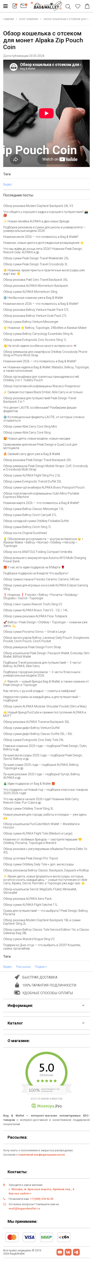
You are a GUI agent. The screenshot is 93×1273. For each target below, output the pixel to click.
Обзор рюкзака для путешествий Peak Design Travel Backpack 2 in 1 (39, 399)
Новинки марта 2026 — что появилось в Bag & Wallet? (41, 503)
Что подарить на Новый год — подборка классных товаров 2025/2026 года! (45, 791)
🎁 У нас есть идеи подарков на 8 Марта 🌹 (34, 567)
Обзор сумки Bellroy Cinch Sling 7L (27, 527)
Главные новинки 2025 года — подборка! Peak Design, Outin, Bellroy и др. (45, 747)
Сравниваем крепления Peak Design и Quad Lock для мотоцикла (40, 446)
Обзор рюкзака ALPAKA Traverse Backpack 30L (36, 722)
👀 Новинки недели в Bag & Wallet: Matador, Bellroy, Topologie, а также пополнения (46, 369)
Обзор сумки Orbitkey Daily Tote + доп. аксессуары (38, 864)
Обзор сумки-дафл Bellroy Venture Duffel (31, 728)
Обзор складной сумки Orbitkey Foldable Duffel (36, 521)
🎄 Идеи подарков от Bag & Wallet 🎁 (29, 783)
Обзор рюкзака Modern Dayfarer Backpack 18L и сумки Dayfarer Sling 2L (41, 921)
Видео (7, 184)
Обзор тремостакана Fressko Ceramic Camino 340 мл (41, 579)
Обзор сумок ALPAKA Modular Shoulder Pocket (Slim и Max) (45, 706)
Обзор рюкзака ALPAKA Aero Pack (27, 898)
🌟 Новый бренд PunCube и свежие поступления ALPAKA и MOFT (44, 714)
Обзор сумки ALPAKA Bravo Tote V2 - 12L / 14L (35, 610)
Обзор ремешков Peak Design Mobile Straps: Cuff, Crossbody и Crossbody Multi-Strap (45, 467)
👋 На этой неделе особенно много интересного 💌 (40, 345)
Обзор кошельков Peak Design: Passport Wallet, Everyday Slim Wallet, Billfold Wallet (46, 654)
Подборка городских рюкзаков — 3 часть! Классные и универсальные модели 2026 (41, 673)
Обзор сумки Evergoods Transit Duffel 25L (32, 481)
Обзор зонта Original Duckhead (25, 533)
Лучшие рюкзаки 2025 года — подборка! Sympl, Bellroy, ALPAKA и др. (41, 775)
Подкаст (41, 966)
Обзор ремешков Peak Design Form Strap (32, 647)
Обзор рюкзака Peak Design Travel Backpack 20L (37, 460)
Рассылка (23, 966)
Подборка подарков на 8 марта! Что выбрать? (36, 573)
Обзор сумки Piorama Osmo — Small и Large (34, 631)
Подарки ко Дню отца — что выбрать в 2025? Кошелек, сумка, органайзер (42, 946)
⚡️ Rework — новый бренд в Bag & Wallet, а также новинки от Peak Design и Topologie (46, 683)
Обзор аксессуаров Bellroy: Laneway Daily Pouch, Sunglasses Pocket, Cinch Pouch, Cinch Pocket (46, 639)
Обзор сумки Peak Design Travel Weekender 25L (36, 258)
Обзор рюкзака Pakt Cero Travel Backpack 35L (35, 279)
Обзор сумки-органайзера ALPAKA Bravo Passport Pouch (44, 487)
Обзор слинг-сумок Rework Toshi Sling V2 (32, 604)
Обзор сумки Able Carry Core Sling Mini (30, 426)
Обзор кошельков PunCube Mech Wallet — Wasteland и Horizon (41, 825)
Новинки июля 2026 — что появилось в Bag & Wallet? (41, 236)
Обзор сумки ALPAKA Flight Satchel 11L (30, 904)
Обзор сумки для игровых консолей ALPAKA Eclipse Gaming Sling (45, 587)
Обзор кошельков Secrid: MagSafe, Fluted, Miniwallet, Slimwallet (40, 891)
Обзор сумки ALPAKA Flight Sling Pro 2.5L (32, 475)
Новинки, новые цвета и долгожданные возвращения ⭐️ (43, 242)
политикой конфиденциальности (41, 1154)
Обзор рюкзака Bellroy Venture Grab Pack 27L (35, 315)
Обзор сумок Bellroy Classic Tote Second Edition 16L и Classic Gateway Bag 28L (46, 931)
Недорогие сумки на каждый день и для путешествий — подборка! (42, 698)
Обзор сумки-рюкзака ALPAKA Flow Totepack (35, 616)
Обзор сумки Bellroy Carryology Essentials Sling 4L (38, 333)
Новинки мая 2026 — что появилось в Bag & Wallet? (39, 361)
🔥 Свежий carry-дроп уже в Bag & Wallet (31, 454)
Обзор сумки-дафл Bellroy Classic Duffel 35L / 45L (37, 734)
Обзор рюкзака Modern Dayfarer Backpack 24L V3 (38, 206)
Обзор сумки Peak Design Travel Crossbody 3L (35, 264)
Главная (8, 19)
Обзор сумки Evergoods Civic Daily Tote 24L (33, 740)
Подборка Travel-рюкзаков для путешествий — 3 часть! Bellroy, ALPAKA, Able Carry (42, 664)
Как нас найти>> (20, 1193)
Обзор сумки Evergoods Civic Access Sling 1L (35, 339)
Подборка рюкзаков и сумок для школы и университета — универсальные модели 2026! (44, 229)
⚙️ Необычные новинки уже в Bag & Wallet (33, 297)
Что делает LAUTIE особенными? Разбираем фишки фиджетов (39, 409)
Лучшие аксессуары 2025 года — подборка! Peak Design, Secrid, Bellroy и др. (43, 757)
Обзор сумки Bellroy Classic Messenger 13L (33, 509)
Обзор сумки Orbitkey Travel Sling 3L (28, 808)
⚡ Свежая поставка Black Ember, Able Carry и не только (43, 392)
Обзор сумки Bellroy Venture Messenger (30, 321)
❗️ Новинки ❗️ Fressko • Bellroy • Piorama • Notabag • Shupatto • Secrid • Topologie (40, 596)
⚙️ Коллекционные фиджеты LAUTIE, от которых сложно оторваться (44, 418)
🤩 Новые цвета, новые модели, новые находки (36, 438)
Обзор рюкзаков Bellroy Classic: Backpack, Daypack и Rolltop (46, 870)
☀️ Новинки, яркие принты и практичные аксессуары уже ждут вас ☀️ (44, 272)
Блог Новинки (28, 19)
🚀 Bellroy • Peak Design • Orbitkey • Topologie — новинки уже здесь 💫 (45, 624)
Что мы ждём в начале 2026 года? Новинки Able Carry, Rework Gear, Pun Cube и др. (41, 800)
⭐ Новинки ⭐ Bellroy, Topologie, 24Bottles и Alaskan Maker (45, 327)
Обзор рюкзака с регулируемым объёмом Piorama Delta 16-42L (45, 850)
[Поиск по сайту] (69, 7)
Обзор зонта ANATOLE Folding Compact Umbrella (37, 552)
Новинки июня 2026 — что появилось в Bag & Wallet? (41, 303)
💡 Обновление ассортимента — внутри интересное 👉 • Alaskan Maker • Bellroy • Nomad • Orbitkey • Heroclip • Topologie (43, 542)
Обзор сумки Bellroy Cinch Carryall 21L (30, 515)
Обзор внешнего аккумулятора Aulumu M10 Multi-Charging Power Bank (44, 559)
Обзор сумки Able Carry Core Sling (27, 432)
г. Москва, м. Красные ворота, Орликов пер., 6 (41, 1189)
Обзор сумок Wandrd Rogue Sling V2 (29, 939)
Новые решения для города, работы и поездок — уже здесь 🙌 (45, 816)
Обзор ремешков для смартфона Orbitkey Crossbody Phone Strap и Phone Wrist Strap (45, 353)
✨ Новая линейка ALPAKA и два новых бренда (36, 221)
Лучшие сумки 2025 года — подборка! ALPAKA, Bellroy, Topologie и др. (41, 766)
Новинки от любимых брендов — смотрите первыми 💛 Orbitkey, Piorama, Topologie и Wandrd (42, 841)
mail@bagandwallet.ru (24, 1208)
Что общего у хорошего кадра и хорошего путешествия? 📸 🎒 (45, 213)
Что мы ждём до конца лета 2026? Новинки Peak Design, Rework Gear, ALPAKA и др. (42, 250)
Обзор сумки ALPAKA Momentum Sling (30, 291)
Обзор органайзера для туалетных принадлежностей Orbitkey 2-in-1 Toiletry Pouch (41, 378)
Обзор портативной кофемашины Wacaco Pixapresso (41, 386)
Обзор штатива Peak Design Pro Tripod (30, 858)
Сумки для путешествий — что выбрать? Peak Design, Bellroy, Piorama (45, 912)
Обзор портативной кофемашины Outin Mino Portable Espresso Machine (41, 495)
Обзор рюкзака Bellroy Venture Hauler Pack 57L (36, 309)
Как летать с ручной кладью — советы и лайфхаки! (39, 691)
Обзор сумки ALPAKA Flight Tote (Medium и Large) (37, 833)
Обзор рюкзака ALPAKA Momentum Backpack (35, 285)
